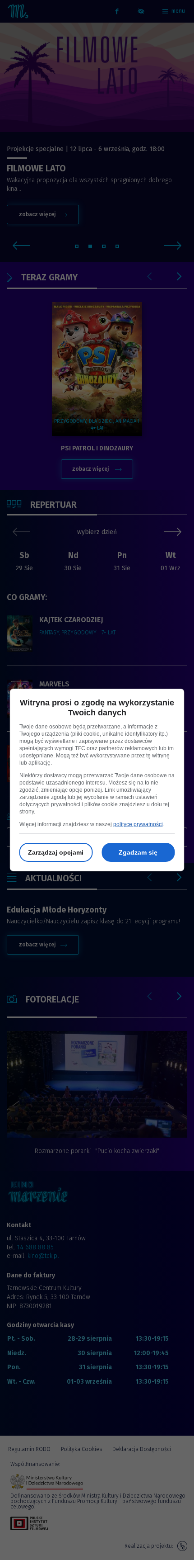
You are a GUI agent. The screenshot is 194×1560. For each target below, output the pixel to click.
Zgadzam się (138, 852)
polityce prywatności (138, 824)
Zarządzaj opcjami (55, 852)
